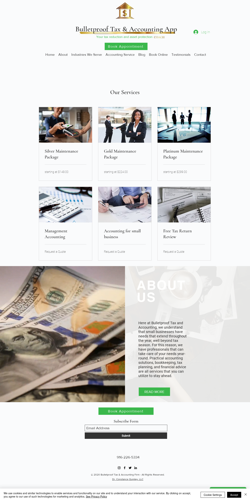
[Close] (245, 494)
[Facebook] (124, 468)
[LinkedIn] (135, 468)
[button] (154, 391)
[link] (65, 154)
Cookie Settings (213, 495)
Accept (234, 495)
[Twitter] (130, 468)
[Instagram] (119, 468)
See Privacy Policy (96, 496)
